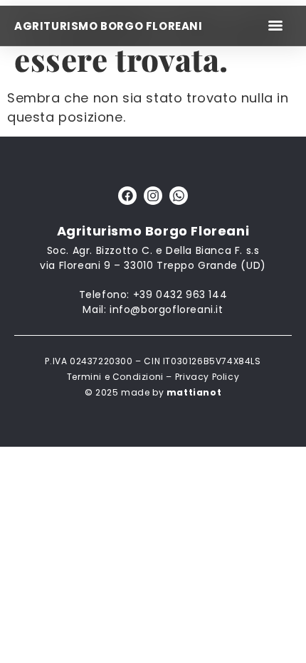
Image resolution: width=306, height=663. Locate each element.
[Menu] (275, 25)
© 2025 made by (153, 392)
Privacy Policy (207, 377)
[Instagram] (153, 195)
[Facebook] (127, 195)
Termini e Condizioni (115, 377)
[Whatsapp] (178, 195)
